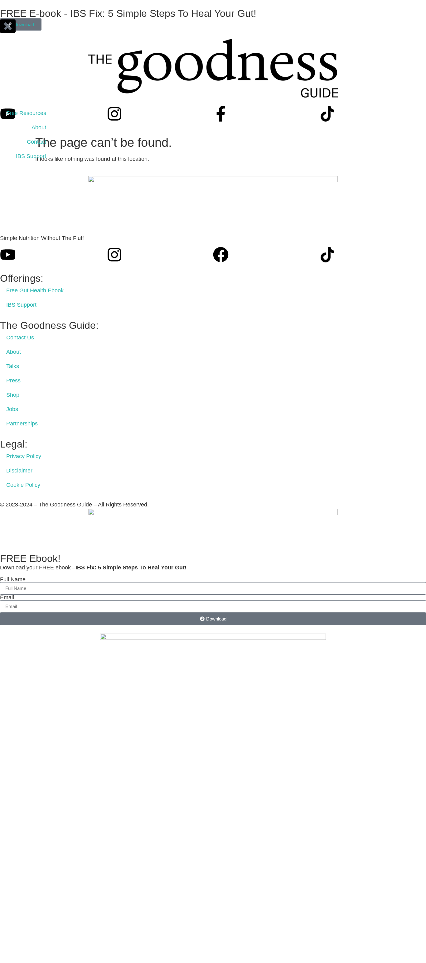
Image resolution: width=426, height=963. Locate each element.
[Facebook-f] (221, 114)
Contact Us (20, 337)
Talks (12, 366)
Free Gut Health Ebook (35, 290)
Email (7, 597)
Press (13, 380)
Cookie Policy (23, 485)
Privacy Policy (23, 456)
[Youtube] (8, 254)
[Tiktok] (327, 114)
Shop (12, 395)
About (38, 127)
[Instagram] (114, 114)
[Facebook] (221, 254)
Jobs (12, 409)
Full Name (13, 579)
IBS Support (31, 156)
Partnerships (22, 423)
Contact (36, 142)
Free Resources (26, 113)
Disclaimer (19, 470)
